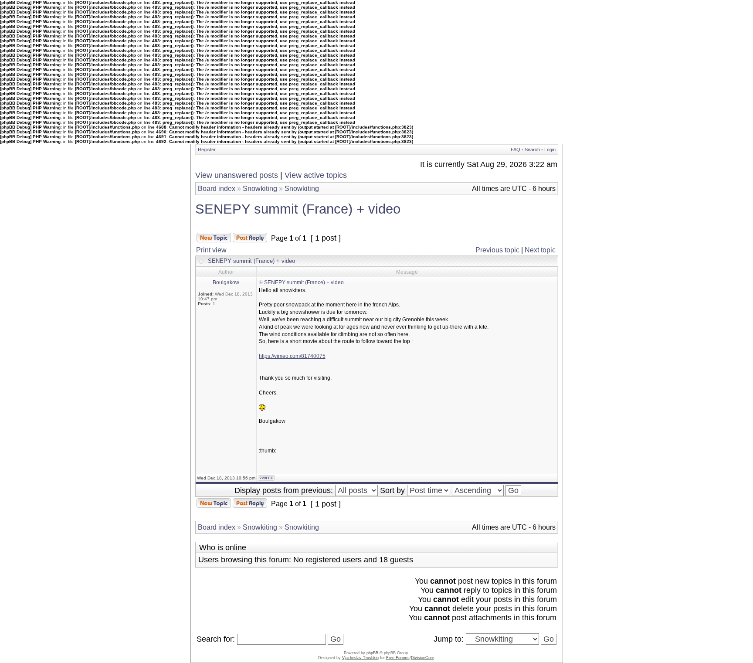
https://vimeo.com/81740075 (292, 356)
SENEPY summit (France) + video (297, 209)
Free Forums (398, 658)
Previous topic (497, 250)
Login (550, 149)
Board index (216, 188)
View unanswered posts (236, 175)
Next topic (540, 250)
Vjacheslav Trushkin (360, 658)
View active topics (316, 175)
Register (207, 149)
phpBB (372, 653)
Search (532, 149)
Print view (211, 250)
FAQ (515, 149)
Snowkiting (260, 188)
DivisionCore (422, 658)
